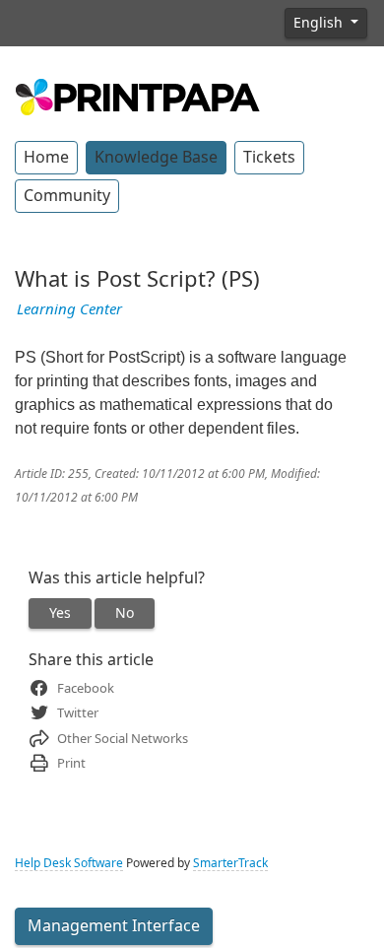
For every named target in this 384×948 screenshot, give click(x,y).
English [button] (320, 23)
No (124, 613)
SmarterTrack (230, 863)
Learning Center (69, 309)
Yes (60, 613)
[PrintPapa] (138, 94)
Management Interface (114, 925)
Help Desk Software (69, 863)
